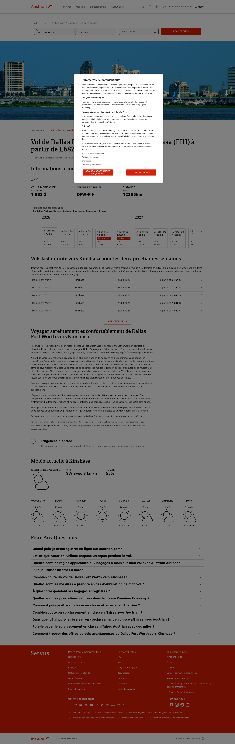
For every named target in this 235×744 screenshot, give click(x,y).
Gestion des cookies (90, 157)
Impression (86, 161)
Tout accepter (141, 172)
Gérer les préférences (91, 164)
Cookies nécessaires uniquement (97, 172)
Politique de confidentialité (93, 153)
